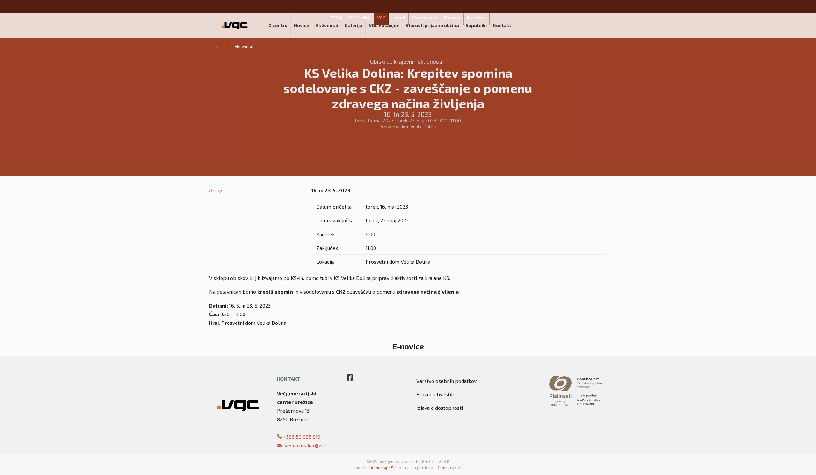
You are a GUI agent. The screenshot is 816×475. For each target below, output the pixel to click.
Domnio (444, 467)
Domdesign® (381, 467)
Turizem (452, 17)
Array (215, 190)
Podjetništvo (425, 17)
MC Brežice (359, 17)
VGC (381, 17)
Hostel (398, 17)
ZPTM (336, 17)
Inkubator (476, 17)
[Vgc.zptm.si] (234, 25)
